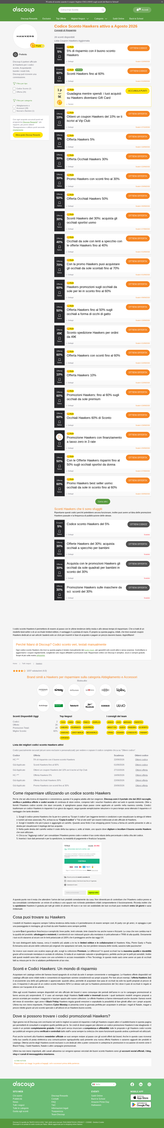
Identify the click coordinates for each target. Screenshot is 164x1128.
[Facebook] (132, 1084)
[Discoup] (32, 1084)
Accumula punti (137, 91)
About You (112, 727)
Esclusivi (47, 19)
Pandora (132, 727)
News (15, 1102)
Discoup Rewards (29, 19)
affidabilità (41, 655)
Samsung (65, 733)
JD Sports (143, 727)
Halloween (96, 1105)
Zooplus (96, 722)
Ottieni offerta (138, 114)
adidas (110, 722)
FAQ (53, 1102)
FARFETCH (138, 722)
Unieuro (64, 727)
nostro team (89, 650)
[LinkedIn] (141, 1084)
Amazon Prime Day (100, 1102)
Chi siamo (17, 1096)
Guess (122, 727)
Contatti (55, 1099)
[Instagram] (149, 1084)
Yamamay (143, 733)
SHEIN (70, 722)
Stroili (110, 733)
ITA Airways (75, 727)
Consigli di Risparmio (65, 30)
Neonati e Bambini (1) (25, 111)
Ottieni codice (138, 48)
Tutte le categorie (21, 1108)
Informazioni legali (59, 1108)
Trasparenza (57, 1111)
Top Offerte (61, 19)
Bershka (127, 722)
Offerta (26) (21, 92)
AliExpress (88, 727)
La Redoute (132, 733)
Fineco (86, 722)
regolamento (18, 130)
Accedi (143, 9)
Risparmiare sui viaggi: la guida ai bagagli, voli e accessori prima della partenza (46, 1063)
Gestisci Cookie (98, 1122)
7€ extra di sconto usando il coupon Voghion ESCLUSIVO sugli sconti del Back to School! (82, 2)
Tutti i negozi (19, 1105)
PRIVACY (81, 1122)
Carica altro (102, 502)
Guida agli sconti (20, 1111)
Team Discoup (58, 1114)
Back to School (136, 19)
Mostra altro (82, 680)
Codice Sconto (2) (23, 89)
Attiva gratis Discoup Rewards (28, 135)
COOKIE (89, 1122)
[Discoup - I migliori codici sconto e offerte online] (23, 10)
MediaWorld (91, 733)
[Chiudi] (162, 2)
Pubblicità (17, 1099)
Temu (78, 722)
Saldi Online (118, 19)
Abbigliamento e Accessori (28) (23, 107)
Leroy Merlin (77, 733)
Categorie (98, 19)
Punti (38, 46)
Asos (118, 722)
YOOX (63, 722)
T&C (53, 1105)
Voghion (120, 733)
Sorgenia (65, 738)
